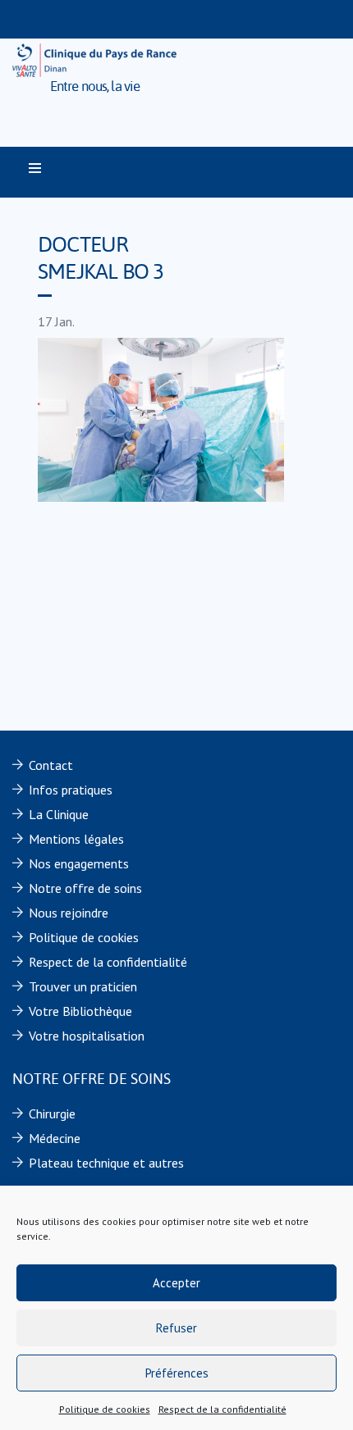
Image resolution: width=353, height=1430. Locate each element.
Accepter (176, 1283)
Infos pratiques (70, 789)
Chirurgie (52, 1113)
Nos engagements (79, 863)
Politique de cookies (104, 1409)
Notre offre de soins (85, 888)
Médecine (54, 1138)
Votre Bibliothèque (80, 1011)
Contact (51, 765)
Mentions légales (76, 839)
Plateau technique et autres (106, 1162)
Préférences (177, 1373)
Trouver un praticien (83, 986)
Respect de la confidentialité (222, 1409)
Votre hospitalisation (86, 1035)
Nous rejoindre (68, 912)
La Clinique (59, 814)
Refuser (176, 1328)
